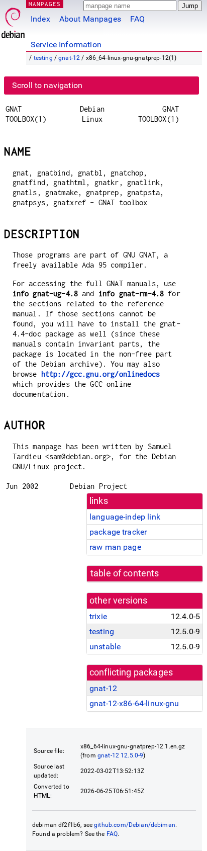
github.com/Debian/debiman (134, 824)
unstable (105, 646)
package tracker (118, 532)
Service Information (66, 44)
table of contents (124, 573)
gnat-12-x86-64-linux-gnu (134, 703)
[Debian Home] (13, 20)
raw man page (115, 547)
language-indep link (124, 517)
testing (43, 57)
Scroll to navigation (47, 85)
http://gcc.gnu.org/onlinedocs (100, 374)
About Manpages (90, 19)
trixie (98, 616)
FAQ (137, 19)
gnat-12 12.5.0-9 (120, 755)
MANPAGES (45, 4)
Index (40, 19)
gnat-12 (69, 57)
